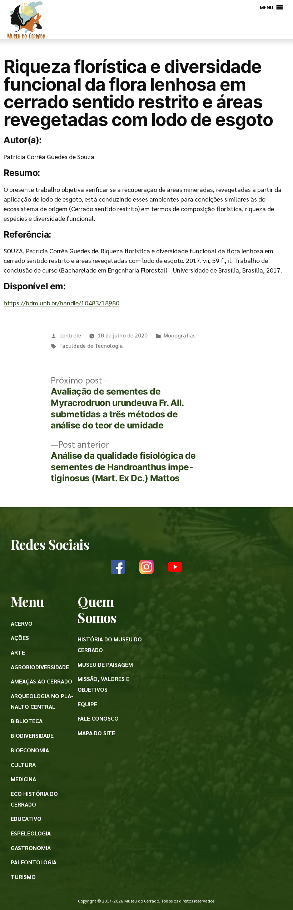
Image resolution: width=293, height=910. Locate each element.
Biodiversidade (32, 735)
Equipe (87, 704)
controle (70, 335)
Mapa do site (96, 733)
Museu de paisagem (105, 664)
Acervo (22, 623)
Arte (18, 652)
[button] (266, 7)
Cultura (23, 764)
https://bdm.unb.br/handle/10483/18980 (61, 303)
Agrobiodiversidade (40, 667)
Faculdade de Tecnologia (91, 345)
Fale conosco (98, 718)
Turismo (23, 876)
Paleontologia (33, 862)
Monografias (179, 335)
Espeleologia (31, 833)
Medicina (23, 779)
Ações (20, 637)
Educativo (26, 818)
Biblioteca (27, 721)
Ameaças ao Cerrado (41, 681)
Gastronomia (31, 847)
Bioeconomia (30, 750)
